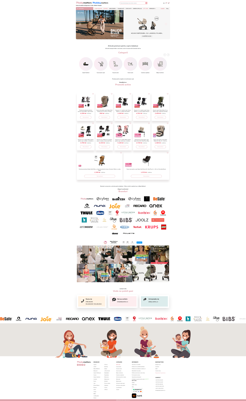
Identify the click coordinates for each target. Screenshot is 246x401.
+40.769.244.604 (159, 380)
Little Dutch (107, 370)
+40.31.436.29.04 (159, 388)
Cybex (95, 364)
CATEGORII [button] (81, 8)
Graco (95, 397)
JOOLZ (106, 389)
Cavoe (95, 375)
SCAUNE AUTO (121, 8)
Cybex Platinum (97, 372)
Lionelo (95, 379)
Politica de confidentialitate (138, 366)
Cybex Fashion (97, 377)
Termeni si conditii (136, 364)
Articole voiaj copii (120, 383)
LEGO (95, 366)
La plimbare (119, 387)
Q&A (156, 368)
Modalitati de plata (136, 370)
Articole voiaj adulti (120, 385)
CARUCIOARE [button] (112, 8)
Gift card (118, 364)
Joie (94, 383)
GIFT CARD (145, 8)
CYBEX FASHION (98, 8)
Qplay (105, 368)
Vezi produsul (86, 117)
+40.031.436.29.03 (159, 386)
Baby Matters (97, 368)
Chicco (105, 364)
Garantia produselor (136, 377)
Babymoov (106, 379)
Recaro (95, 387)
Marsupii (118, 379)
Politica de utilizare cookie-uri (138, 368)
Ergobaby (106, 375)
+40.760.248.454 (159, 384)
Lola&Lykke (96, 395)
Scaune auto (119, 368)
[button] (80, 24)
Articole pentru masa (121, 377)
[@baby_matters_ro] (105, 242)
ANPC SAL (134, 384)
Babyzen (96, 370)
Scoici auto (118, 370)
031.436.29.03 (89, 304)
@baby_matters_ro (153, 301)
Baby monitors (119, 372)
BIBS (95, 393)
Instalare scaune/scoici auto (140, 380)
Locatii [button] (162, 8)
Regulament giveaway (160, 372)
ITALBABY (105, 8)
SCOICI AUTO (129, 8)
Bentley (106, 366)
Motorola (106, 377)
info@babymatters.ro (122, 301)
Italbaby (106, 385)
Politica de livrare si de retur (138, 372)
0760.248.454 (89, 301)
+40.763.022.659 (159, 382)
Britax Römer (96, 385)
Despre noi (157, 364)
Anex (95, 389)
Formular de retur (136, 375)
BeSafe (106, 381)
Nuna (95, 381)
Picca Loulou (107, 383)
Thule (95, 391)
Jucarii (117, 389)
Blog (167, 8)
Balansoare (118, 381)
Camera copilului (120, 375)
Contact (157, 366)
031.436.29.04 (97, 304)
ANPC (133, 382)
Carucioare (118, 366)
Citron (105, 387)
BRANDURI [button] (152, 8)
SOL (133, 386)
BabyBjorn (106, 372)
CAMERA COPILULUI (137, 8)
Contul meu (158, 370)
